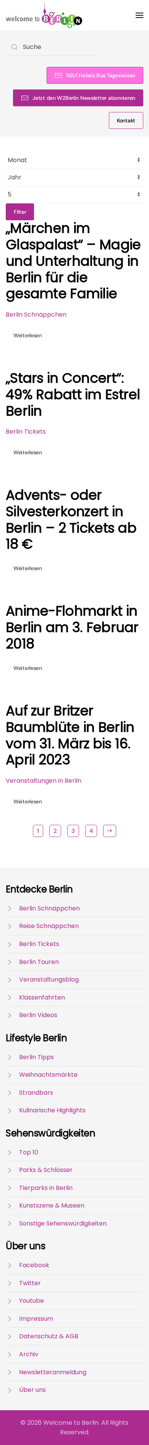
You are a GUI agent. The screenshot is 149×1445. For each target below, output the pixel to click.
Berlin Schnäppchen (36, 314)
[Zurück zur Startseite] (44, 15)
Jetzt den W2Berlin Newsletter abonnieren (83, 97)
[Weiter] (109, 831)
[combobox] (51, 46)
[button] (139, 15)
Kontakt (126, 120)
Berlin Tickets (26, 431)
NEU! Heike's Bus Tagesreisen (100, 75)
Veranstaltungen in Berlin (43, 780)
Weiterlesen (27, 335)
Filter (20, 211)
